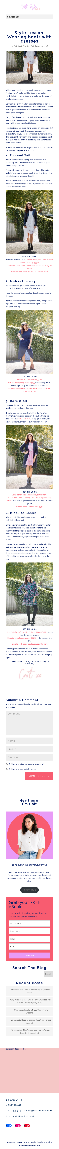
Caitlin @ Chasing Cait (24, 46)
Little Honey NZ (25, 419)
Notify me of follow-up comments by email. (26, 764)
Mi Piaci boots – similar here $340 (29, 507)
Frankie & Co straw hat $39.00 (29, 380)
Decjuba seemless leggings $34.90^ (22, 638)
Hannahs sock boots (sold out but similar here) (29, 272)
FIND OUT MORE (29, 890)
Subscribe (29, 955)
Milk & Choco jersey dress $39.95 (21, 383)
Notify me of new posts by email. (22, 769)
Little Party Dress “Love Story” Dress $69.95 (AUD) (26, 632)
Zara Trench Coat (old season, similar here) (29, 495)
